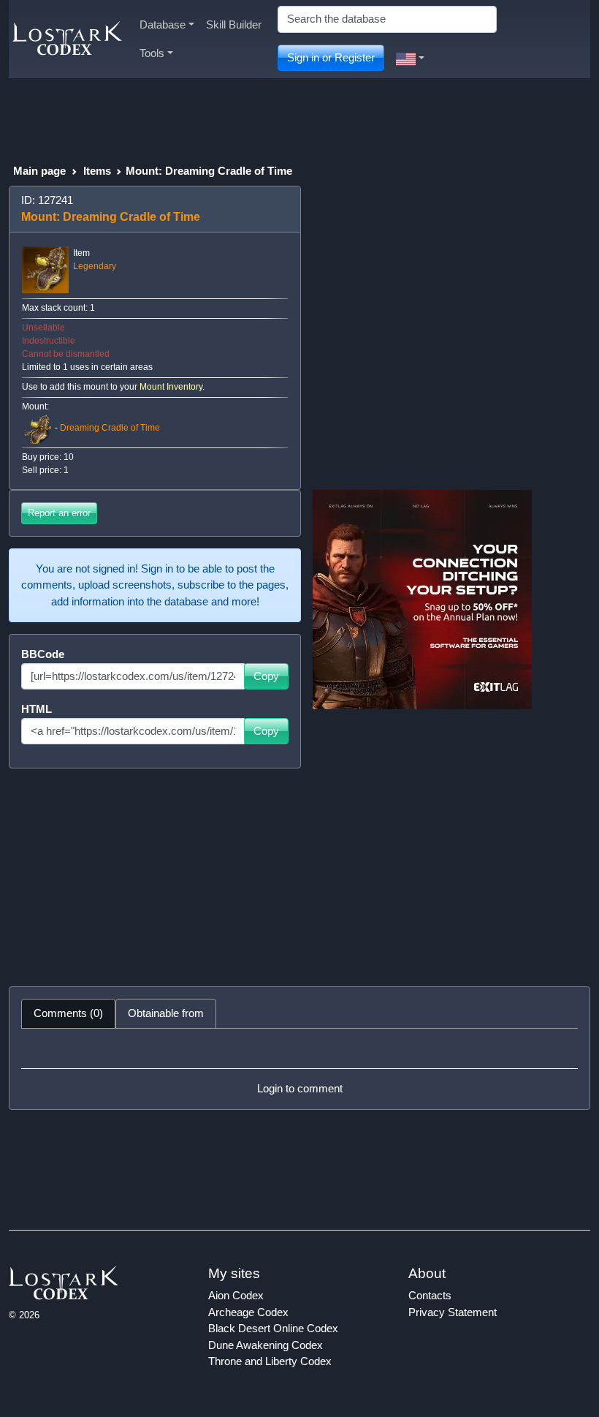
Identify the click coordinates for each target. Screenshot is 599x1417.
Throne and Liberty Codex (270, 1361)
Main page (39, 171)
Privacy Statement (452, 1312)
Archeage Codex (248, 1312)
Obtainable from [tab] (166, 1013)
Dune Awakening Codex (265, 1345)
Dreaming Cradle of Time (110, 428)
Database (163, 24)
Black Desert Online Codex (273, 1328)
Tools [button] (152, 53)
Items (97, 171)
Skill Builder (234, 24)
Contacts (429, 1295)
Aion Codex (236, 1295)
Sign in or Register (331, 57)
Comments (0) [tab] (68, 1013)
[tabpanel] (299, 1068)
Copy (266, 676)
